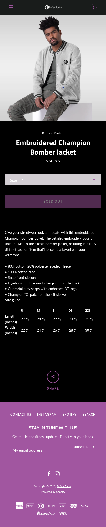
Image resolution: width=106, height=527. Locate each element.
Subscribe (81, 447)
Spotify (70, 414)
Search (89, 414)
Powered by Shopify (53, 491)
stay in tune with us (53, 427)
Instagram (47, 414)
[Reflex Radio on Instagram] (57, 473)
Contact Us (20, 414)
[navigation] (11, 7)
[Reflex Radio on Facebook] (48, 473)
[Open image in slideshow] (53, 68)
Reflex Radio (64, 486)
